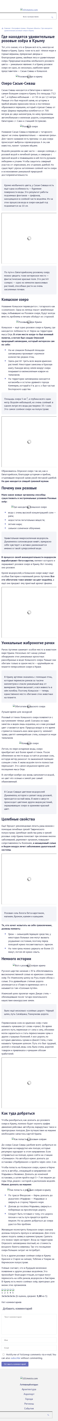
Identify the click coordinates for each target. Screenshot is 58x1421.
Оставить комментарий (15, 1364)
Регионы (29, 1403)
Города (29, 1398)
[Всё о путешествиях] (29, 8)
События (29, 1408)
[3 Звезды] (8, 1293)
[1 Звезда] (2, 1293)
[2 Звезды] (5, 1293)
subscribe (15, 1358)
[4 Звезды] (11, 1293)
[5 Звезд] (13, 1293)
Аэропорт (29, 1393)
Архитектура (29, 1389)
